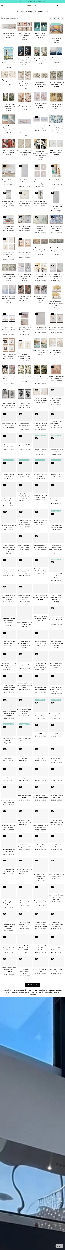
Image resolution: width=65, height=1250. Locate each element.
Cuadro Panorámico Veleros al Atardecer (56, 526)
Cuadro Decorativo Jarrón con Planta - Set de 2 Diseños (24, 711)
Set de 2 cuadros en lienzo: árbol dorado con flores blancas (40, 276)
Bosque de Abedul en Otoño (56, 971)
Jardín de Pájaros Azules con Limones (40, 475)
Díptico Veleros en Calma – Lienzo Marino (40, 351)
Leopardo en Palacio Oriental (8, 475)
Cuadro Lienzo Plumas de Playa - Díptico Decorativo (56, 897)
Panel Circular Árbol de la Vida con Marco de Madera (56, 576)
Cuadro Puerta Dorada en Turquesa (56, 181)
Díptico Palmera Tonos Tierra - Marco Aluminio (24, 106)
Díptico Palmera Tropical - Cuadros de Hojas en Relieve (40, 425)
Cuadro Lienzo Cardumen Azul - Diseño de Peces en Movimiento (56, 128)
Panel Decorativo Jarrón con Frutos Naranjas (40, 689)
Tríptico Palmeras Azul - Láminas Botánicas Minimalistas (56, 228)
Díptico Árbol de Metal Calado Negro (24, 446)
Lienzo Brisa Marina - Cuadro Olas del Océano (24, 821)
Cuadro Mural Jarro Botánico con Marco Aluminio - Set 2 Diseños (24, 948)
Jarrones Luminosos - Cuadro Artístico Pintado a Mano (9, 255)
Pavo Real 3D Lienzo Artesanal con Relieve (40, 400)
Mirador (24, 758)
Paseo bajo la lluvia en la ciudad (40, 971)
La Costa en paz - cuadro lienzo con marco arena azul (9, 298)
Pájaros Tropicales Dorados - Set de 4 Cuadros (24, 496)
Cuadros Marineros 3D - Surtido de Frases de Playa (24, 35)
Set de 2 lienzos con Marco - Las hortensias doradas (8, 276)
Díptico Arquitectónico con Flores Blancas (40, 104)
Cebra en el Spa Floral (24, 474)
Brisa (8, 778)
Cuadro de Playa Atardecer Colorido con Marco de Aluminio (8, 688)
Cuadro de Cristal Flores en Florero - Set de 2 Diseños (24, 924)
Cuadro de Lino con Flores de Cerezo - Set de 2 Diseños (40, 250)
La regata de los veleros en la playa (40, 127)
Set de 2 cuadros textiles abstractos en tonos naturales (25, 276)
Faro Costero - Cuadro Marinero (8, 64)
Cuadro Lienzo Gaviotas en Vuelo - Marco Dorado (40, 596)
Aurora (56, 734)
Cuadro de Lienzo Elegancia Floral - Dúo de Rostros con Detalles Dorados (40, 154)
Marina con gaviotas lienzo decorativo (8, 34)
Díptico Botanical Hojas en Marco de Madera (40, 902)
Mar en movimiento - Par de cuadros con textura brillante (56, 276)
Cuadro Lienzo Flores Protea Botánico (9, 642)
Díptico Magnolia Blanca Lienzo (24, 378)
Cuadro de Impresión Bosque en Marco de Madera (9, 903)
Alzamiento (8, 758)
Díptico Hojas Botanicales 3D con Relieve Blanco (24, 152)
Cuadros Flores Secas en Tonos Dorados (24, 254)
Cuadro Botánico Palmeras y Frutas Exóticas (24, 425)
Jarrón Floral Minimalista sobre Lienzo (9, 526)
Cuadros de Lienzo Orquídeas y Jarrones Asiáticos (9, 571)
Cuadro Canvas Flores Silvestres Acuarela (40, 617)
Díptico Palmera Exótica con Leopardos (56, 105)
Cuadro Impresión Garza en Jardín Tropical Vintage (40, 876)
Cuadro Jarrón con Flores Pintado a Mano (25, 132)
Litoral (40, 734)
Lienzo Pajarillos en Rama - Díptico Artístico (56, 351)
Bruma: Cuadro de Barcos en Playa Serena (24, 870)
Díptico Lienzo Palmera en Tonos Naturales (40, 83)
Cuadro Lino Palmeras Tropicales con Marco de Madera (56, 250)
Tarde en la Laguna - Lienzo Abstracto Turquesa (24, 972)
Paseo (24, 778)
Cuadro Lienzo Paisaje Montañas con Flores (40, 570)
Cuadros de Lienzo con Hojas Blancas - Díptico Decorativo (8, 597)
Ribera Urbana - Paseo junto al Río (56, 797)
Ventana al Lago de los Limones (56, 451)
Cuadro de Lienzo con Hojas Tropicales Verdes (56, 664)
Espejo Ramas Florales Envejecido (8, 203)
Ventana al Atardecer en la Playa (56, 39)
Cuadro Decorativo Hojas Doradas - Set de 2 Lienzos (25, 597)
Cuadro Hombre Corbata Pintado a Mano (9, 355)
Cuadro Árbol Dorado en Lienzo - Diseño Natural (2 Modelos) (8, 621)
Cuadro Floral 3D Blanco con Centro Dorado (24, 203)
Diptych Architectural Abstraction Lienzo (8, 151)
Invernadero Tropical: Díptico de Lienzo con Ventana (9, 106)
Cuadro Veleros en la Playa (56, 846)
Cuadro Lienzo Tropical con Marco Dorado (24, 665)
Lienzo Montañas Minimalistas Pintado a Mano (24, 182)
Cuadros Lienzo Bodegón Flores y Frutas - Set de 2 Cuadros (8, 665)
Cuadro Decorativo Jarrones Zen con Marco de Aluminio (56, 689)
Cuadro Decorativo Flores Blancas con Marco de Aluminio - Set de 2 (24, 60)
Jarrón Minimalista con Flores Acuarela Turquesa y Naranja (8, 501)
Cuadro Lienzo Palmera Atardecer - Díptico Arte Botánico (56, 401)
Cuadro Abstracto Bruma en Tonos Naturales (40, 826)
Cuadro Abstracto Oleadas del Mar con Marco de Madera (8, 128)
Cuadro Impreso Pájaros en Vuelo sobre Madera (24, 902)
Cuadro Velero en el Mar (24, 738)
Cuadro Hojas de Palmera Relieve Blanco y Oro (24, 623)
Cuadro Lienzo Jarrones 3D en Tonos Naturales (40, 546)
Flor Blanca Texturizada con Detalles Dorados (56, 151)
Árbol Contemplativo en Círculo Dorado (8, 851)
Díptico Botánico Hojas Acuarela (8, 81)
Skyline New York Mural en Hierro (56, 500)
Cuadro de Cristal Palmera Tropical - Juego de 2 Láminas (56, 924)
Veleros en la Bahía (56, 474)
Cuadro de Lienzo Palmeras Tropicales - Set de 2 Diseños (40, 379)
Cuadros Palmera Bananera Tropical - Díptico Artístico (24, 84)
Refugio (40, 758)
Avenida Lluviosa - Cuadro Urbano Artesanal (40, 797)
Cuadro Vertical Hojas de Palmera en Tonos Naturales (9, 714)
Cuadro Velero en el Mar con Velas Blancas (8, 739)
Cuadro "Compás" (40, 778)
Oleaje (56, 778)
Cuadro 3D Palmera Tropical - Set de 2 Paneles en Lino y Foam (40, 665)
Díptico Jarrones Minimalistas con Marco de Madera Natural (24, 356)
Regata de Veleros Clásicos (40, 451)
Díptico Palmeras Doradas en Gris (8, 446)
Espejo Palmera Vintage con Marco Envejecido (40, 203)
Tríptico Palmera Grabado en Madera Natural (56, 377)
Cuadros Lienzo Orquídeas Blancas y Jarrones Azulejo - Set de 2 (56, 548)
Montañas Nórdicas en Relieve (56, 207)
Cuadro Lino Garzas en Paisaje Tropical (24, 546)
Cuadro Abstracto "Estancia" (56, 759)
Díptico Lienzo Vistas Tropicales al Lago (40, 642)
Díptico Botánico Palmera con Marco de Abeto (56, 83)
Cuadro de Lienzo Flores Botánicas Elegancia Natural (8, 379)
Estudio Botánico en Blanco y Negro (24, 404)
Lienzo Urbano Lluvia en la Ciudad (24, 797)
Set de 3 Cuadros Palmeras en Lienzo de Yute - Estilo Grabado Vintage (8, 548)
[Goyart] (32, 5)
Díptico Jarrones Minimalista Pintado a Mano (8, 330)
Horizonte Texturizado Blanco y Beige (8, 181)
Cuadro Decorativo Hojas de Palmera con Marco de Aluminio (24, 685)
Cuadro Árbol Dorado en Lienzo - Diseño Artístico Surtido (56, 303)
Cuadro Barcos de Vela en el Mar (56, 715)
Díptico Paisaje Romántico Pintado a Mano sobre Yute (56, 597)
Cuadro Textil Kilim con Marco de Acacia (24, 297)
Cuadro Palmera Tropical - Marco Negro (40, 496)
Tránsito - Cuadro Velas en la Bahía (40, 846)
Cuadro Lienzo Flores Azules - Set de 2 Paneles (9, 926)
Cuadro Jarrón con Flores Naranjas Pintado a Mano (56, 329)
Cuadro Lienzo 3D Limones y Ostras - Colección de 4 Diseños (40, 924)
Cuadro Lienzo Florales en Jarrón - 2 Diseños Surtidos (40, 948)
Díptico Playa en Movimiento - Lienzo (56, 59)
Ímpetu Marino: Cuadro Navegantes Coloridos (24, 846)
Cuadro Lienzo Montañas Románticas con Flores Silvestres (24, 571)
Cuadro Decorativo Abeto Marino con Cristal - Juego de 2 (9, 970)
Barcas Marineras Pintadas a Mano (9, 227)
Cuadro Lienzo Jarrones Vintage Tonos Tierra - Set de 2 (56, 643)
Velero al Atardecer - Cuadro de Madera (40, 715)
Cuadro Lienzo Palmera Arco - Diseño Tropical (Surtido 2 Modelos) (24, 643)
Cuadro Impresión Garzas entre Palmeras (56, 875)
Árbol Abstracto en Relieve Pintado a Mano (40, 329)
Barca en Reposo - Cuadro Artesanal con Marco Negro (40, 182)
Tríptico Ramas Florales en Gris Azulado (24, 227)
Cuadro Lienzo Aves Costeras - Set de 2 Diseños (8, 948)
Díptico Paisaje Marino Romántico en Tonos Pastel (24, 330)
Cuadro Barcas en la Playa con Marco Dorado (56, 821)
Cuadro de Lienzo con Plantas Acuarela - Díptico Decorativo (24, 523)
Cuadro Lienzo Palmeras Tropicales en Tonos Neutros (40, 298)
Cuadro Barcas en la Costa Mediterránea (8, 870)
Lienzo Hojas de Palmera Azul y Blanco (9, 424)
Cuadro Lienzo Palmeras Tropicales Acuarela (56, 949)
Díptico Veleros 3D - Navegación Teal (40, 35)
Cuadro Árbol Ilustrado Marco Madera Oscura (8, 404)
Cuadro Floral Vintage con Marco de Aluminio (40, 60)
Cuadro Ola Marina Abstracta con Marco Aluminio (56, 423)
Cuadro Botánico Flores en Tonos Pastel (8, 826)
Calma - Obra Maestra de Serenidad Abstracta (8, 801)
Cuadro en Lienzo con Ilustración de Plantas (40, 522)
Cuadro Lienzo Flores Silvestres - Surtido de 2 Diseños (56, 620)
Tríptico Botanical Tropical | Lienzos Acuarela (40, 228)
